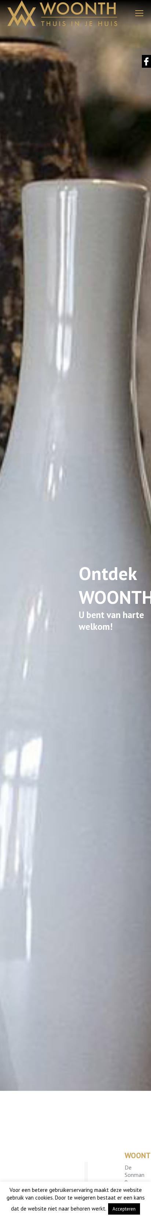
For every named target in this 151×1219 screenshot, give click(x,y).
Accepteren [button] (124, 1209)
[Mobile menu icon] (139, 13)
